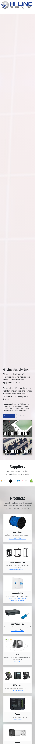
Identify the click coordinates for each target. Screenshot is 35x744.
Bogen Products (17, 719)
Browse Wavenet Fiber (17, 631)
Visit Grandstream (17, 690)
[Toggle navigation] (3, 11)
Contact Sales (22, 416)
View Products (9, 416)
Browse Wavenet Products (17, 539)
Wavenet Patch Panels (17, 600)
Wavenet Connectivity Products (17, 598)
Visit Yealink (17, 661)
